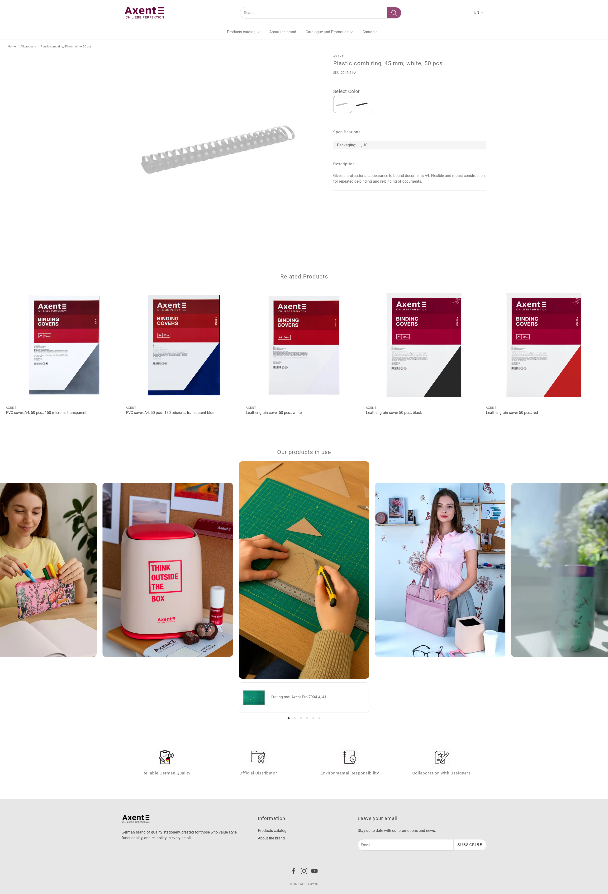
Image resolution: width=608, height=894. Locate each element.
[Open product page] (64, 345)
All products (28, 46)
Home (12, 46)
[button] (320, 12)
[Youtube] (314, 871)
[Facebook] (293, 871)
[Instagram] (304, 871)
